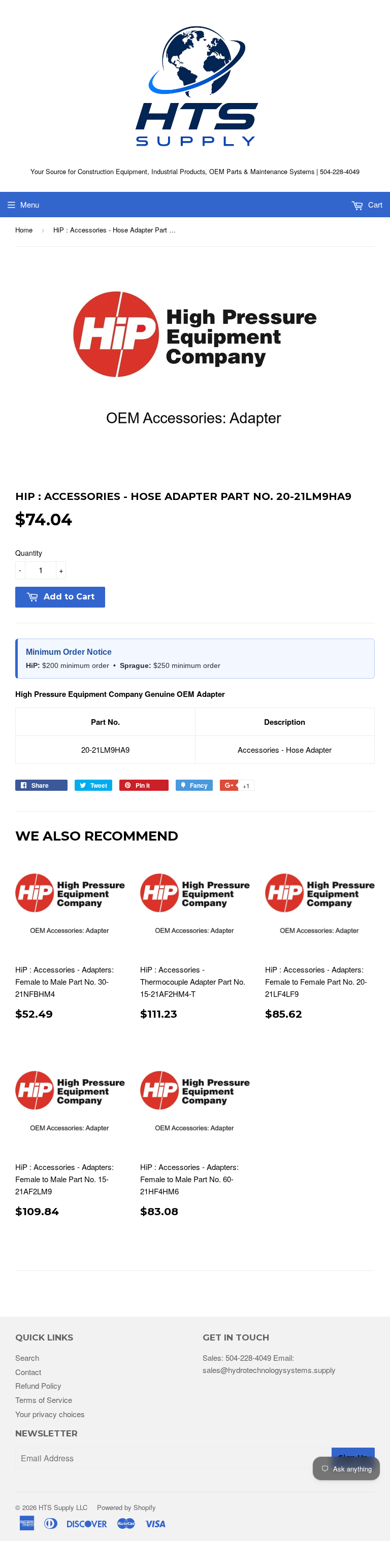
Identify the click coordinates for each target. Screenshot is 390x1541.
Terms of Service (43, 1399)
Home (23, 229)
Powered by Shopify (126, 1507)
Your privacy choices (50, 1414)
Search (27, 1357)
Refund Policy (38, 1385)
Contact (28, 1371)
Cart (374, 204)
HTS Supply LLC (63, 1507)
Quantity (28, 553)
